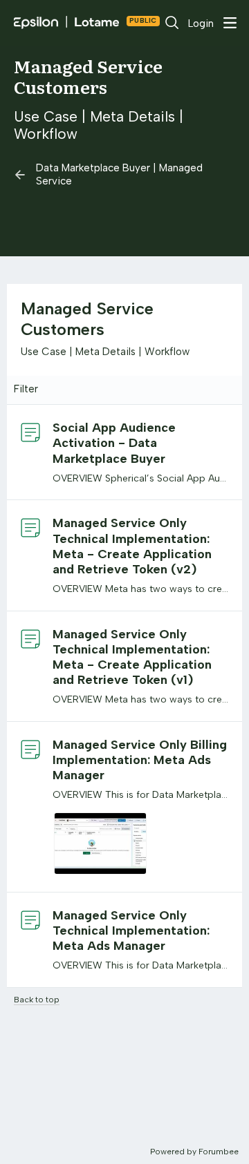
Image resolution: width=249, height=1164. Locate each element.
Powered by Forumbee (194, 1151)
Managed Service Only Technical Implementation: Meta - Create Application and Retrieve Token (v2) (132, 545)
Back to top (36, 999)
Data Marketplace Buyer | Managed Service (119, 174)
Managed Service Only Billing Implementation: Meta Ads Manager (140, 760)
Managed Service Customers (88, 76)
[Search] (172, 22)
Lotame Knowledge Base (140, 22)
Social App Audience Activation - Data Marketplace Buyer (114, 443)
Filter (26, 389)
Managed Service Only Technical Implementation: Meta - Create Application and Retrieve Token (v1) (132, 657)
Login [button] (201, 23)
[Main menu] (229, 22)
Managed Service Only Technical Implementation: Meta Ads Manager (131, 930)
